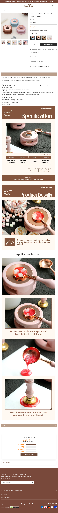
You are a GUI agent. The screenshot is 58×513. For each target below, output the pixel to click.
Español (3, 504)
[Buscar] (53, 5)
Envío (3, 425)
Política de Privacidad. (27, 486)
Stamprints (7, 507)
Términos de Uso (16, 486)
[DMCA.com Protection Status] (14, 507)
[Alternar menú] (1, 5)
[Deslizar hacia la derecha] (24, 26)
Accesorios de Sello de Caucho (13, 10)
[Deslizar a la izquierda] (4, 26)
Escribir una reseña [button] (29, 454)
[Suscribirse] (32, 482)
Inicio (2, 10)
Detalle (3, 74)
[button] (33, 27)
